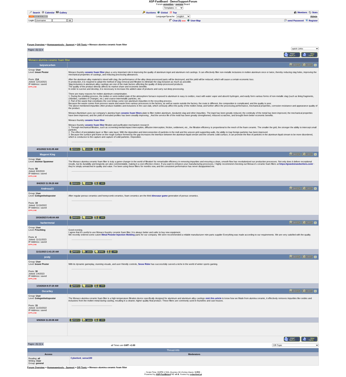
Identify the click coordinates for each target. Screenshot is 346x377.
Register (313, 20)
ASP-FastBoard (163, 374)
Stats (315, 12)
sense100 (87, 358)
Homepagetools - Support (60, 44)
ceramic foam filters (131, 113)
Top (175, 12)
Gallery (63, 12)
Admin (313, 16)
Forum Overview (36, 44)
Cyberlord (76, 358)
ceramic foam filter (95, 72)
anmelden (168, 4)
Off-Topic (82, 44)
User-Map (196, 20)
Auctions (151, 12)
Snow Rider (144, 264)
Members (302, 12)
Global (164, 12)
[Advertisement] (173, 32)
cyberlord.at (196, 374)
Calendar (49, 12)
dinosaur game (160, 195)
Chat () (177, 20)
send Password (296, 20)
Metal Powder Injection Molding (118, 234)
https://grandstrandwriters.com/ (296, 164)
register (179, 4)
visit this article (213, 298)
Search (36, 12)
